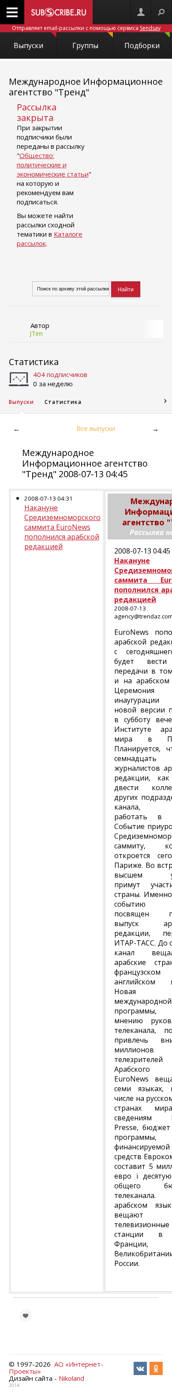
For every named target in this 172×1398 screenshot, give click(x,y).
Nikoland (71, 1378)
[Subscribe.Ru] (58, 12)
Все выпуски (95, 428)
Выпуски (28, 45)
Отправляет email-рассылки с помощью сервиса (86, 28)
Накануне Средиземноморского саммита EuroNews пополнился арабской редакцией (62, 527)
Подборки (142, 45)
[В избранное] (25, 1315)
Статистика (34, 362)
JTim (36, 333)
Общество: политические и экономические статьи (53, 164)
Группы (85, 45)
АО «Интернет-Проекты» (56, 1367)
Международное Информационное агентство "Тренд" (86, 86)
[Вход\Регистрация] (141, 12)
